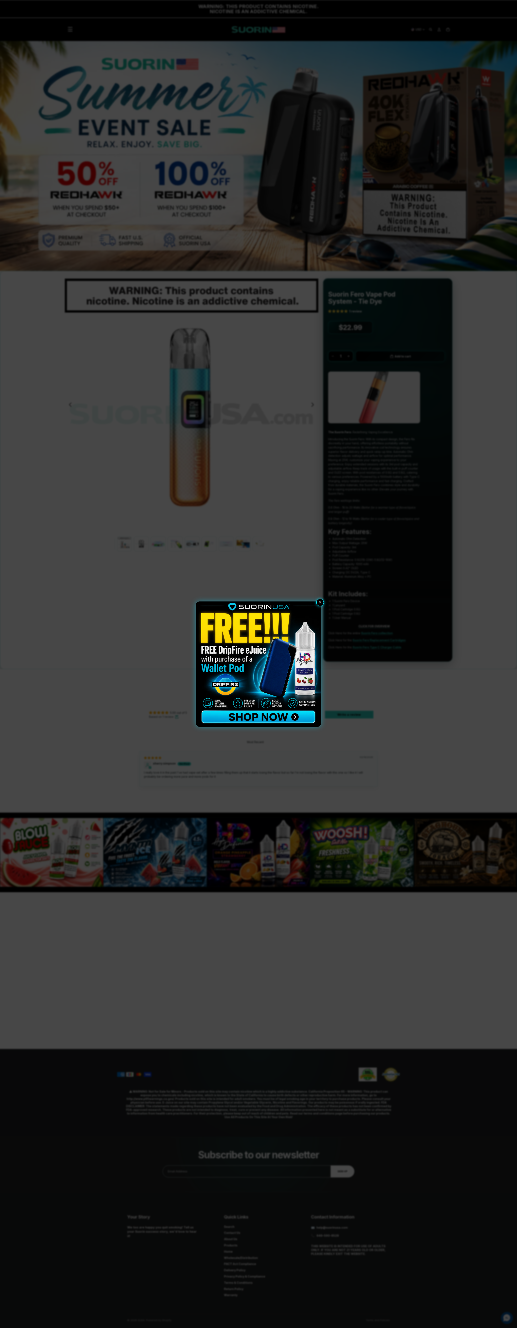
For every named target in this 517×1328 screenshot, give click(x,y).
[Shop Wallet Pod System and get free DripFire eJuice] (258, 664)
